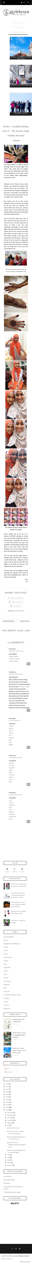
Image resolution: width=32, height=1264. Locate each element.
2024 (7, 1084)
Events (6, 950)
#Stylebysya (19, 27)
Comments (9, 1072)
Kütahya (11, 763)
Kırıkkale (11, 775)
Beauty (6, 940)
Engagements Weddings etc (12, 943)
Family (5, 954)
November (10, 1115)
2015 (7, 1107)
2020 (7, 1094)
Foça (10, 800)
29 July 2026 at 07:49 (14, 720)
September (10, 1120)
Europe (6, 947)
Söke (10, 807)
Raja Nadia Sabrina (9, 1180)
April (8, 1160)
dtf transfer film (22, 686)
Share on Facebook (16, 598)
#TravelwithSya (19, 23)
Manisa (11, 733)
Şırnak (11, 728)
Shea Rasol (7, 1183)
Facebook (14, 871)
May (8, 1157)
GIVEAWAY (7, 967)
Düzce (11, 779)
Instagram (7, 871)
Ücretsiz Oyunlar (14, 659)
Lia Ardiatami (7, 1176)
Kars (10, 735)
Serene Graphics (7, 1259)
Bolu (10, 782)
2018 (7, 1099)
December (10, 1112)
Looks (5, 974)
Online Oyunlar (13, 661)
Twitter (22, 871)
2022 (7, 1089)
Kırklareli (12, 768)
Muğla (11, 744)
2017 (7, 1102)
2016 (7, 1104)
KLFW (5, 971)
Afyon (11, 730)
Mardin (11, 726)
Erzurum (11, 765)
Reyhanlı (11, 812)
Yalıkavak (12, 805)
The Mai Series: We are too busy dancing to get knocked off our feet (18, 895)
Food (5, 964)
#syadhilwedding (18, 610)
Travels (6, 1001)
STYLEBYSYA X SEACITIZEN (12, 995)
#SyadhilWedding (19, 32)
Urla (10, 809)
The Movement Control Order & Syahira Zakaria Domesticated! (18, 904)
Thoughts (6, 998)
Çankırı (11, 777)
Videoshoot (7, 1008)
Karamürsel (12, 816)
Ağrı (10, 740)
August (9, 1123)
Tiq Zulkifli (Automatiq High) (12, 1192)
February (10, 1165)
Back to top (25, 1261)
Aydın (10, 770)
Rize (10, 742)
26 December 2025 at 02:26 (16, 651)
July (8, 1125)
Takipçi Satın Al (13, 656)
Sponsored (7, 991)
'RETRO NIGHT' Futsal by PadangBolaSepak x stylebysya (19, 1035)
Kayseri (11, 737)
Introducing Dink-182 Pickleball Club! (18, 1020)
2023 (7, 1086)
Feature (6, 960)
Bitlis (10, 772)
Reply (28, 663)
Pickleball (6, 984)
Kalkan (11, 802)
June (8, 1155)
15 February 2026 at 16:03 (16, 674)
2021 (7, 1092)
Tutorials (6, 1005)
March (9, 1162)
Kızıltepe (11, 814)
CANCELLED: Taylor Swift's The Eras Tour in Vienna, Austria (19, 1050)
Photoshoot (7, 981)
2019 (7, 1097)
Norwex (6, 978)
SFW (5, 988)
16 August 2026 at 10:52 (15, 757)
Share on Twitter (17, 602)
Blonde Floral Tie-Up (13, 1128)
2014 (7, 1110)
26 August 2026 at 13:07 (15, 794)
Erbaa (11, 819)
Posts (8, 1068)
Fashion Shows (8, 957)
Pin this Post (17, 606)
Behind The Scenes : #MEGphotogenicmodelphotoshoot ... (16, 1145)
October (9, 1117)
